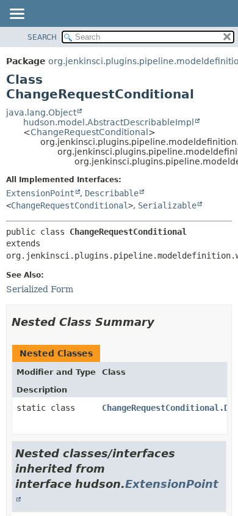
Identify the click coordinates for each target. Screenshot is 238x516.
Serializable (167, 205)
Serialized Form (39, 289)
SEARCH (42, 37)
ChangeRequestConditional (89, 132)
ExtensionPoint (40, 193)
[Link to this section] (163, 321)
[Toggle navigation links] (16, 14)
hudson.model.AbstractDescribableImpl (108, 122)
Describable (112, 193)
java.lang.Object (41, 112)
